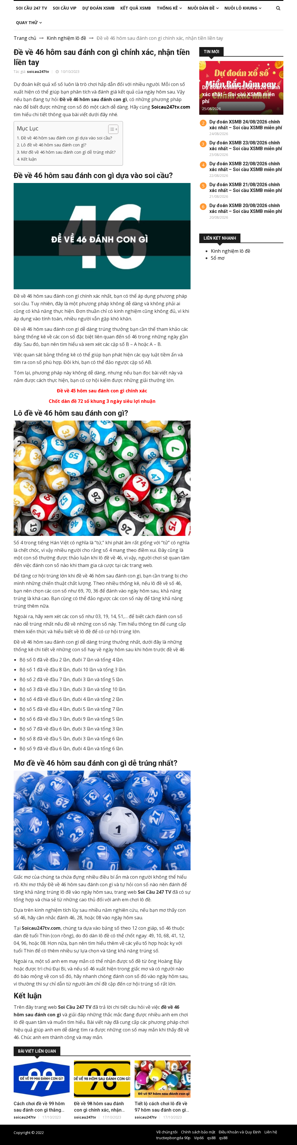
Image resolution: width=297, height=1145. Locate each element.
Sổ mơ (217, 258)
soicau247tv (38, 71)
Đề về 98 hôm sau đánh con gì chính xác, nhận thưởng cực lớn (99, 1110)
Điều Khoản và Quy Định (240, 1132)
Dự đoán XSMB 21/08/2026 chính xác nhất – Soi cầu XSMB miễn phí (245, 187)
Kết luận (29, 159)
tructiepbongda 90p (173, 1137)
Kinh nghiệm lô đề (66, 38)
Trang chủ (25, 38)
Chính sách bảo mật (198, 1132)
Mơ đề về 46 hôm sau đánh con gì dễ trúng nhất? (69, 152)
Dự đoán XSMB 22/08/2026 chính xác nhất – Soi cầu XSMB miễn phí (245, 166)
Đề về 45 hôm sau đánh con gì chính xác (102, 390)
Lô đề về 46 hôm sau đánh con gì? (54, 145)
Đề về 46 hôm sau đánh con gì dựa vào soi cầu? (66, 138)
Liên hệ (271, 1132)
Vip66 (199, 1137)
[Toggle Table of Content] (110, 129)
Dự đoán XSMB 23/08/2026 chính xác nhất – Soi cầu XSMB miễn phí (245, 145)
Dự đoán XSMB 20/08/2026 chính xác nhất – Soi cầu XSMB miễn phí (245, 208)
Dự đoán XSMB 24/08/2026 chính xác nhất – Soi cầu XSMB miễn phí (245, 124)
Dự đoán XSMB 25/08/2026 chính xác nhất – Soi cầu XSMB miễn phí (241, 94)
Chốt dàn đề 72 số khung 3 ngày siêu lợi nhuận (102, 401)
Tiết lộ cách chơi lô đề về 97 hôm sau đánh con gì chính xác (161, 1110)
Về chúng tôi (167, 1132)
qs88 (211, 1137)
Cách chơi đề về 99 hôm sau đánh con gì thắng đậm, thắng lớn (39, 1110)
